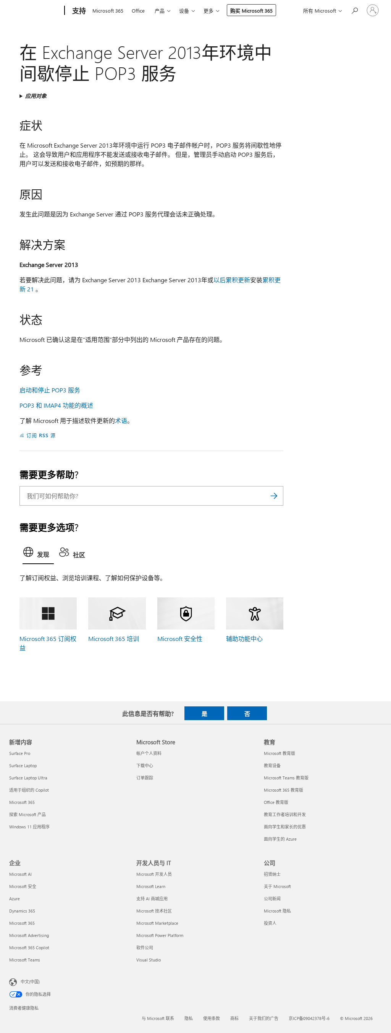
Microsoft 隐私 (277, 911)
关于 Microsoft (277, 886)
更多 (208, 10)
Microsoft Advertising (29, 935)
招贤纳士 (272, 874)
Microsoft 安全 (22, 886)
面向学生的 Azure (280, 839)
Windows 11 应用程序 (29, 827)
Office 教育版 (276, 802)
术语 (121, 420)
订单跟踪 (144, 778)
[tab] (38, 554)
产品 (160, 10)
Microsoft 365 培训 (113, 638)
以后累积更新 (231, 280)
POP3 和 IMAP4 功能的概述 (56, 405)
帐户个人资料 (149, 753)
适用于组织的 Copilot (29, 790)
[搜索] (273, 496)
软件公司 (144, 947)
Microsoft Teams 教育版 (286, 778)
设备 (184, 10)
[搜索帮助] (354, 9)
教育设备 (272, 765)
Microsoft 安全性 (179, 638)
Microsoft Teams (24, 960)
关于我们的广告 (263, 1018)
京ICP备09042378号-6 (309, 1018)
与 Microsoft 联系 (158, 1018)
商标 (234, 1018)
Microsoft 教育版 (279, 753)
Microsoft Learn (150, 886)
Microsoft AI (20, 874)
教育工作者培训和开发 (285, 814)
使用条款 (211, 1018)
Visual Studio (148, 960)
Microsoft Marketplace (157, 923)
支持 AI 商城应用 (152, 898)
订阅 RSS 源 (41, 435)
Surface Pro (19, 753)
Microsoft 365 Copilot (29, 947)
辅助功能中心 (244, 638)
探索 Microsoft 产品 (27, 814)
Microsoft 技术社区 (154, 911)
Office (138, 10)
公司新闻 (272, 898)
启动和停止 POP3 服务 (49, 390)
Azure (14, 898)
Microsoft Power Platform (159, 935)
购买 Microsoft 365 (251, 10)
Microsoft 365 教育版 (283, 790)
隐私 (188, 1018)
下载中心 (144, 765)
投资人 (270, 923)
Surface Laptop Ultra (28, 778)
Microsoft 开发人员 (154, 874)
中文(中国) (30, 981)
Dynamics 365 (22, 911)
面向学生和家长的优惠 (285, 827)
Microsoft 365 (107, 10)
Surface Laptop (23, 765)
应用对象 (36, 95)
